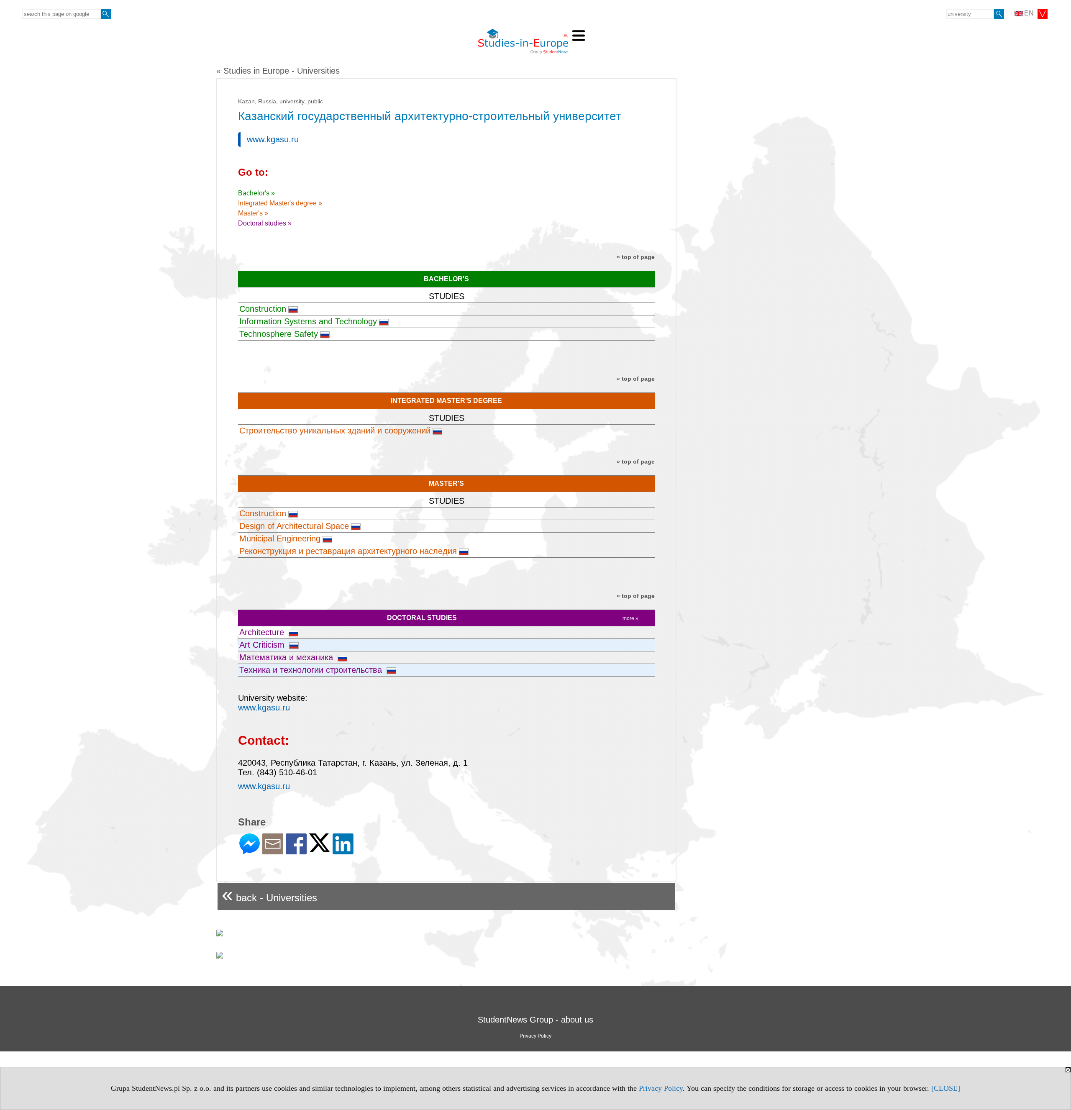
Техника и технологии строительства (311, 669)
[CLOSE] (945, 1088)
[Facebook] (296, 850)
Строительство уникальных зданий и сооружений (334, 430)
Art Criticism (263, 644)
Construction (262, 308)
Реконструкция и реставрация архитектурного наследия (348, 551)
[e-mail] (272, 850)
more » (630, 618)
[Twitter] (319, 848)
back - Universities (269, 894)
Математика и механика (287, 657)
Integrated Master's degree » (280, 203)
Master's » (253, 213)
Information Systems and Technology (308, 321)
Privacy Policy (661, 1088)
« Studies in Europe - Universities (278, 70)
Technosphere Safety (278, 333)
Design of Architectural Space (294, 526)
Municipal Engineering (279, 538)
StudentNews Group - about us (535, 1019)
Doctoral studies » (265, 223)
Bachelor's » (256, 193)
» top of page (636, 257)
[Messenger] (249, 850)
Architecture (263, 632)
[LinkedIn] (343, 850)
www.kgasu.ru (273, 139)
